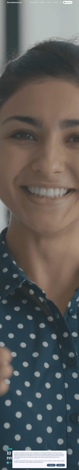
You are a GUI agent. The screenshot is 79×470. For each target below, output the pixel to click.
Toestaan (51, 465)
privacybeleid (16, 458)
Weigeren (61, 465)
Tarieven (49, 2)
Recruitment (9, 448)
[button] (61, 2)
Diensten (42, 2)
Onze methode (34, 2)
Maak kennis (68, 2)
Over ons (55, 2)
